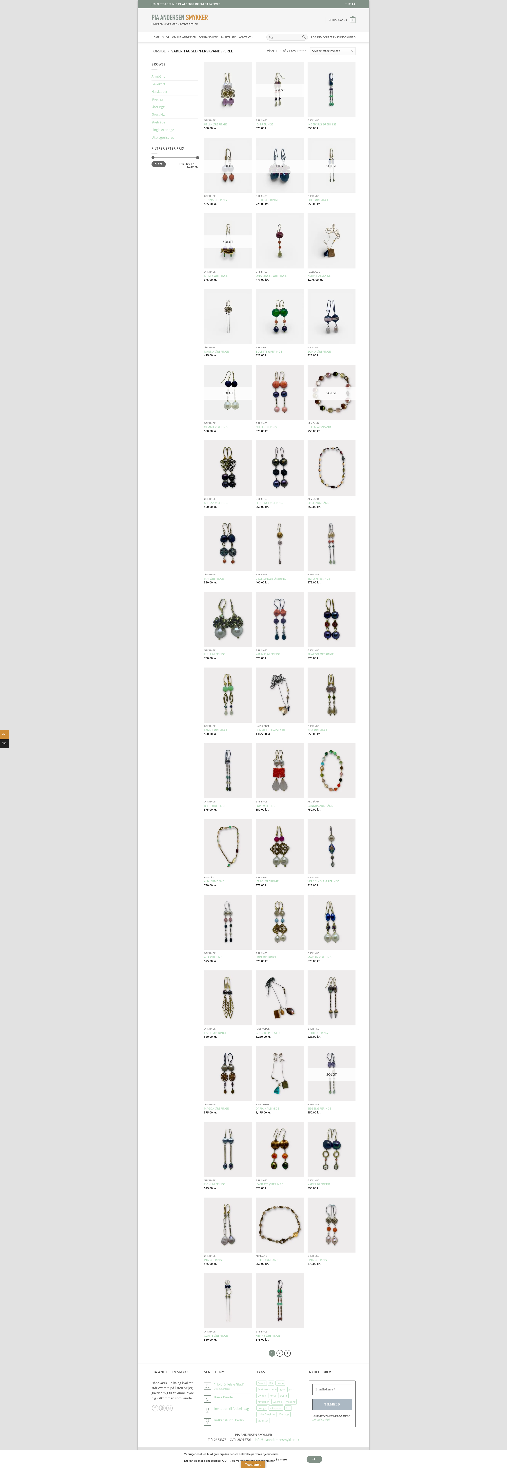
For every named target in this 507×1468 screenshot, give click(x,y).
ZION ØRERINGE (214, 1184)
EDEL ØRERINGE (318, 200)
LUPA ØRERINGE (266, 806)
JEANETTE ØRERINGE (269, 1184)
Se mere (281, 1459)
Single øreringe (163, 130)
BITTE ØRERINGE (215, 806)
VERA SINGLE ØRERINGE (323, 881)
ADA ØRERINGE (318, 730)
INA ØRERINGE (213, 1260)
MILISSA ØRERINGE (216, 503)
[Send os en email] (353, 4)
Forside (159, 50)
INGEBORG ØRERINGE (322, 124)
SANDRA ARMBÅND (320, 806)
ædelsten (263, 1420)
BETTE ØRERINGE (267, 200)
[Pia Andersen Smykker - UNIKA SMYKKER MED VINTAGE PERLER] (180, 17)
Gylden (262, 1395)
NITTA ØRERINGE (267, 427)
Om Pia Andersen (184, 37)
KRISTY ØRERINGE (216, 276)
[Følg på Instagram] (350, 4)
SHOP (165, 37)
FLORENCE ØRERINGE (270, 503)
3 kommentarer (226, 1388)
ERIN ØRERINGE (266, 957)
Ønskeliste (228, 37)
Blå (271, 1383)
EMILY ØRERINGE (319, 578)
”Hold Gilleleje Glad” (229, 1384)
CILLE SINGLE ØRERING (271, 578)
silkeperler (276, 1408)
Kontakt (244, 37)
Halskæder (160, 91)
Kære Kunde (223, 1397)
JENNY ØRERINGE (267, 881)
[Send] (304, 37)
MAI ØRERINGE (214, 578)
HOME (155, 37)
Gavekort (158, 84)
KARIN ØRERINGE (319, 1184)
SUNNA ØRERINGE (216, 200)
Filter (158, 164)
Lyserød (277, 1402)
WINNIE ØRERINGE (268, 654)
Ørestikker (159, 114)
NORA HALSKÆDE (319, 276)
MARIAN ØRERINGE (320, 957)
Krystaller (263, 1402)
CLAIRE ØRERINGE (216, 1335)
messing (290, 1402)
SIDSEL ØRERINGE (319, 1108)
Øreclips (158, 99)
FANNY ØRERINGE (216, 730)
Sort (288, 1408)
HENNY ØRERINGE (268, 1335)
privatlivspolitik (321, 1419)
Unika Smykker (266, 1414)
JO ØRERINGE (264, 124)
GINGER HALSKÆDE (268, 1033)
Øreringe (158, 107)
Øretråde (158, 122)
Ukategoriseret (163, 137)
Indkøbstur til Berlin (229, 1420)
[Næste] (287, 1353)
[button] (342, 20)
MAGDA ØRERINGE (216, 1108)
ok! (314, 1459)
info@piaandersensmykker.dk (277, 1440)
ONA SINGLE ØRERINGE (271, 276)
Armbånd (159, 76)
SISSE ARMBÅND (318, 503)
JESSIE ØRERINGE (215, 1033)
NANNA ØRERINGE (216, 351)
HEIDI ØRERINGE (318, 1033)
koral (273, 1395)
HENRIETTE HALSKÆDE (271, 730)
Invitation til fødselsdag (231, 1409)
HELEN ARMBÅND (319, 427)
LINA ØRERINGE (318, 1260)
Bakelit (262, 1383)
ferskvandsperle (267, 1389)
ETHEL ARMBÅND (267, 1260)
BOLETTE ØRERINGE (269, 351)
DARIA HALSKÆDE (267, 1108)
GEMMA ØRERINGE (216, 427)
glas (282, 1389)
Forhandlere (208, 37)
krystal (283, 1395)
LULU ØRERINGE (214, 654)
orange (262, 1408)
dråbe (280, 1383)
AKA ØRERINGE (214, 957)
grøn (291, 1389)
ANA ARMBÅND (214, 881)
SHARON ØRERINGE (321, 654)
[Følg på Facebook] (346, 4)
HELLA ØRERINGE (215, 124)
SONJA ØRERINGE (319, 351)
